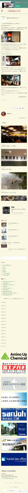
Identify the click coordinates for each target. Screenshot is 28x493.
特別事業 (4, 271)
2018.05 (3, 327)
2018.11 (3, 308)
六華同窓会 (5, 286)
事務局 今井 (9, 113)
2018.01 (3, 340)
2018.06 (3, 324)
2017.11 (3, 346)
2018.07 (3, 321)
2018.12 (3, 305)
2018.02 (3, 336)
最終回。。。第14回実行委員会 (13, 242)
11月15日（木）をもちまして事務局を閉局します (17, 249)
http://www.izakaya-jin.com (6, 53)
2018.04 (3, 330)
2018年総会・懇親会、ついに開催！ (8, 146)
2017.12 (3, 343)
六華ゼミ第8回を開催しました (13, 236)
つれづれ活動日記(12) (4, 100)
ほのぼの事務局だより (7, 265)
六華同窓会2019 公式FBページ (9, 284)
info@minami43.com (9, 478)
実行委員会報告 (6, 275)
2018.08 (3, 318)
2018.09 (3, 315)
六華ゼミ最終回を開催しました (13, 223)
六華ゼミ (4, 268)
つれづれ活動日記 (6, 273)
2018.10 (3, 311)
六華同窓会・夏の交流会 (6, 169)
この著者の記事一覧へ (22, 117)
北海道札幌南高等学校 (7, 294)
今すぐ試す (17, 5)
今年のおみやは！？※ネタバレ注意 (8, 192)
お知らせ (4, 266)
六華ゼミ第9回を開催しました (13, 229)
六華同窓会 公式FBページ (8, 288)
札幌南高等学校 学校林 (7, 291)
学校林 (4, 270)
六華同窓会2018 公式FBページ (9, 281)
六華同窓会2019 (6, 283)
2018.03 (3, 333)
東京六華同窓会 (6, 289)
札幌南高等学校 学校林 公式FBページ (10, 293)
